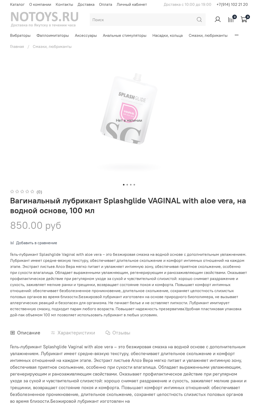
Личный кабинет (132, 4)
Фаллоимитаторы (53, 35)
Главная (17, 46)
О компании (40, 4)
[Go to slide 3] (131, 184)
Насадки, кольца (167, 35)
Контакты (64, 4)
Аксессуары (86, 35)
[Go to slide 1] (123, 184)
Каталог (17, 4)
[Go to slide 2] (127, 184)
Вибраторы (20, 35)
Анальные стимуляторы (124, 35)
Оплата (105, 4)
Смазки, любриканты (208, 35)
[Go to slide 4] (134, 184)
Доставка (86, 4)
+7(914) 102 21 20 (232, 4)
